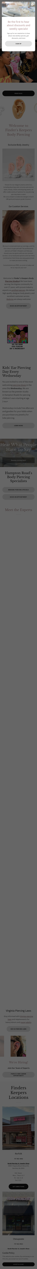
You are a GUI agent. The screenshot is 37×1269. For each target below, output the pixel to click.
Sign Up (18, 44)
